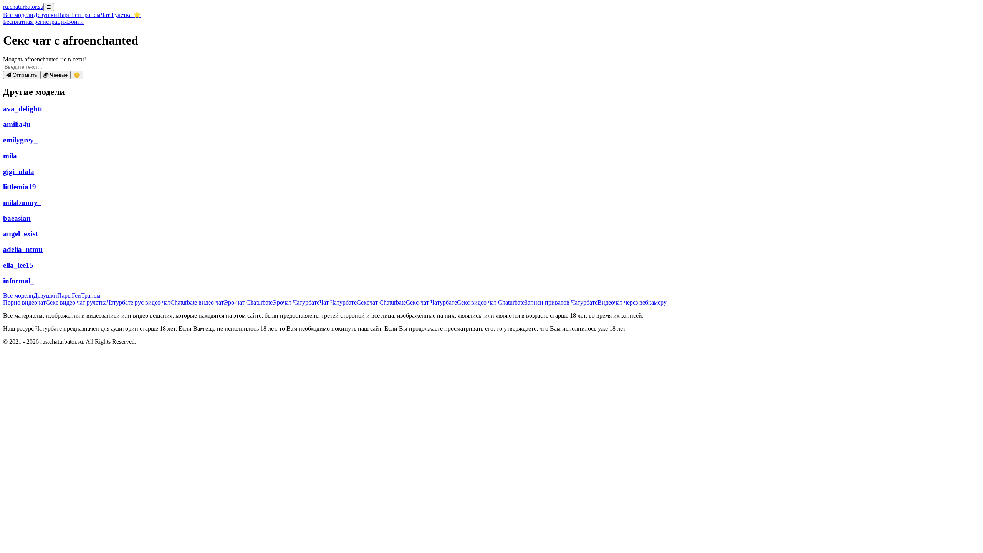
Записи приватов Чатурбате (561, 302)
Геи (76, 15)
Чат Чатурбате (338, 302)
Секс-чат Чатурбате (431, 302)
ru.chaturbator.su (23, 6)
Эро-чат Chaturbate (248, 302)
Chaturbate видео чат (197, 302)
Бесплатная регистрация (35, 21)
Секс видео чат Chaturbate (491, 302)
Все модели (18, 295)
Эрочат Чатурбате (296, 302)
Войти (75, 21)
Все (18, 15)
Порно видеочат (24, 302)
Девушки (45, 15)
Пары (64, 15)
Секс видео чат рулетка (76, 302)
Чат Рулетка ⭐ (121, 15)
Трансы (91, 15)
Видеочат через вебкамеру (632, 302)
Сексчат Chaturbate (381, 302)
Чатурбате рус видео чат (138, 302)
